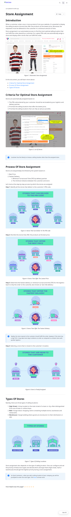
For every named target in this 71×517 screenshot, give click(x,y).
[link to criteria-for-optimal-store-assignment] (5, 94)
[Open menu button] (66, 2)
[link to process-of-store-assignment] (5, 166)
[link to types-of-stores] (5, 398)
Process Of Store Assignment (18, 85)
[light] (63, 2)
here (35, 477)
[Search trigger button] (59, 2)
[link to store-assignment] (5, 14)
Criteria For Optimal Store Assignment (21, 83)
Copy (59, 14)
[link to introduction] (5, 20)
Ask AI (64, 512)
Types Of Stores (14, 87)
